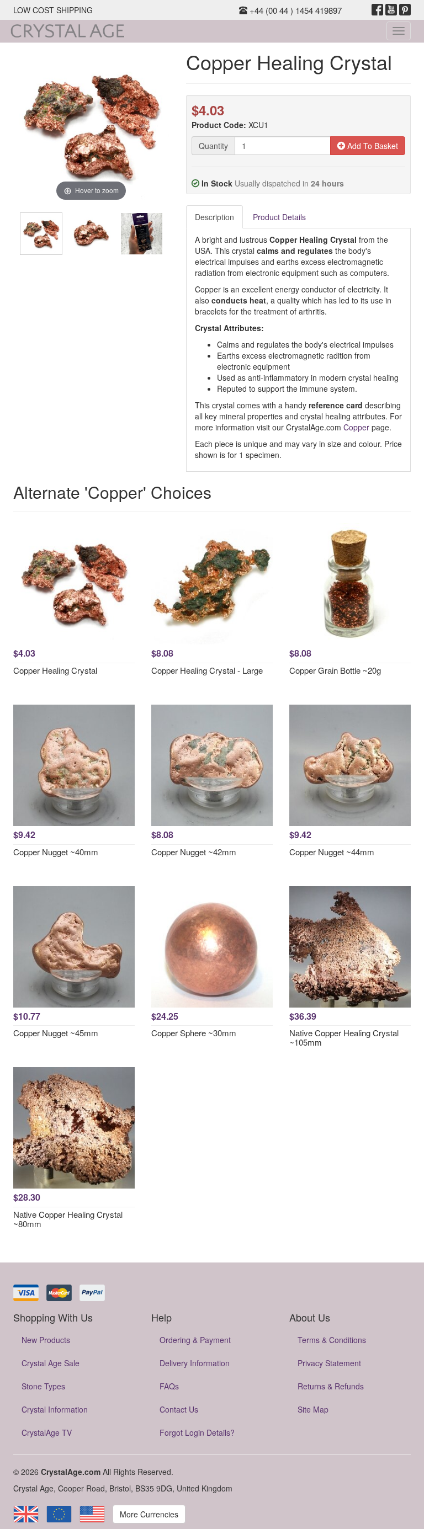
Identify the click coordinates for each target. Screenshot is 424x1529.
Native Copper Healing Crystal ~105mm (344, 1037)
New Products (46, 1339)
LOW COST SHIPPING (53, 9)
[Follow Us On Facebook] (377, 10)
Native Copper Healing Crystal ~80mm (68, 1218)
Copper (356, 427)
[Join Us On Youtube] (391, 10)
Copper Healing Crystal (55, 670)
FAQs (169, 1386)
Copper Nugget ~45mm (55, 1032)
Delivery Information (195, 1362)
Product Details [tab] (279, 216)
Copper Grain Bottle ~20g (335, 670)
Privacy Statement (329, 1362)
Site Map (313, 1409)
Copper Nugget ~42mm (193, 851)
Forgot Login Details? (197, 1432)
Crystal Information (55, 1409)
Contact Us (179, 1409)
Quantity (213, 145)
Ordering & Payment (195, 1339)
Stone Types (43, 1386)
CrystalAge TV (47, 1432)
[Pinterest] (405, 10)
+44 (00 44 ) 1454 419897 (294, 10)
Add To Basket (371, 145)
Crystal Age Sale (51, 1362)
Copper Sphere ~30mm (193, 1032)
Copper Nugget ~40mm (55, 851)
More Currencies (149, 1514)
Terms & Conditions (332, 1339)
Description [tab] (214, 216)
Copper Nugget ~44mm (331, 851)
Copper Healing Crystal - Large (207, 670)
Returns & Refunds (331, 1386)
